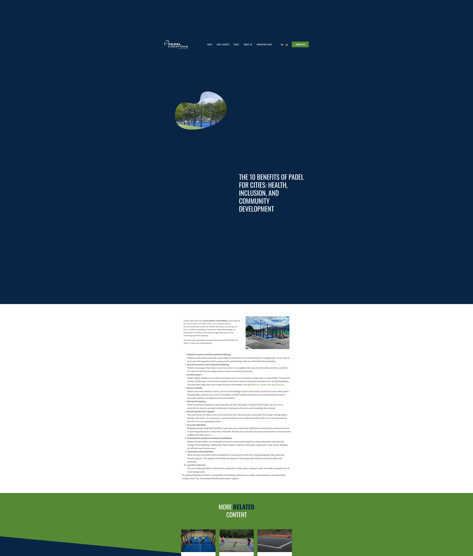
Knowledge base (264, 44)
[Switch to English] (282, 44)
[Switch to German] (286, 44)
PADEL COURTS (223, 44)
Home (209, 44)
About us (248, 44)
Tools (236, 44)
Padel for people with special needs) (268, 384)
